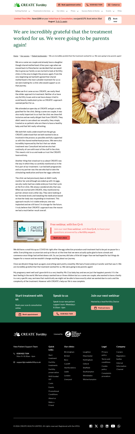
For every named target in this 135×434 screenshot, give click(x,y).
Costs (51, 383)
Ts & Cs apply (61, 21)
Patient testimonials (39, 56)
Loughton (87, 352)
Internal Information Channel (121, 366)
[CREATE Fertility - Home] (30, 5)
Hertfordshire (70, 368)
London (67, 375)
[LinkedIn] (107, 426)
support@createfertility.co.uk (29, 362)
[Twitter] (96, 426)
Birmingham (69, 352)
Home (15, 56)
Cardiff (67, 364)
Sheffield (86, 368)
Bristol (67, 356)
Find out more (104, 308)
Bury (66, 360)
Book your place (60, 238)
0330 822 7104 (66, 314)
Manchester (88, 356)
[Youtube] (113, 426)
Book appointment (30, 314)
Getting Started (21, 11)
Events (108, 11)
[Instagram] (101, 426)
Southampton (88, 371)
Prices (73, 11)
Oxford (86, 364)
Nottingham (88, 360)
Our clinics (60, 11)
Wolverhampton (89, 379)
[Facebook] (90, 426)
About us (52, 398)
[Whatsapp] (119, 426)
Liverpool (68, 379)
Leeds (66, 371)
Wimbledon (88, 375)
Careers (119, 352)
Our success (24, 56)
